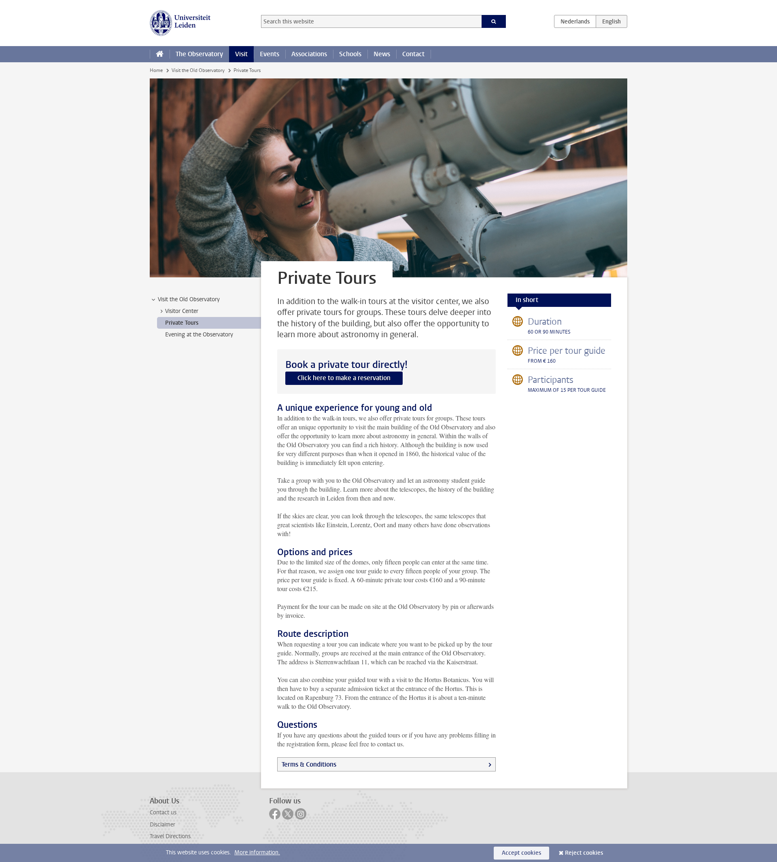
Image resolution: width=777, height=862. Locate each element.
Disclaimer (162, 824)
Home (156, 70)
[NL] (575, 21)
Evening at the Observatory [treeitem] (199, 334)
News (382, 54)
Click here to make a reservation (344, 378)
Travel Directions (170, 836)
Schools (350, 54)
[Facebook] (274, 814)
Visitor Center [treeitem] (181, 311)
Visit (241, 54)
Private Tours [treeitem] (181, 323)
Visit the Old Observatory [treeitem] (189, 299)
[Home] (160, 54)
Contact (413, 54)
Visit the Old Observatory (198, 70)
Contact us (163, 812)
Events (269, 54)
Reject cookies (584, 853)
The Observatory (199, 54)
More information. (257, 852)
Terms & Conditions (309, 764)
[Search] (494, 21)
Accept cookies (521, 853)
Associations (309, 54)
